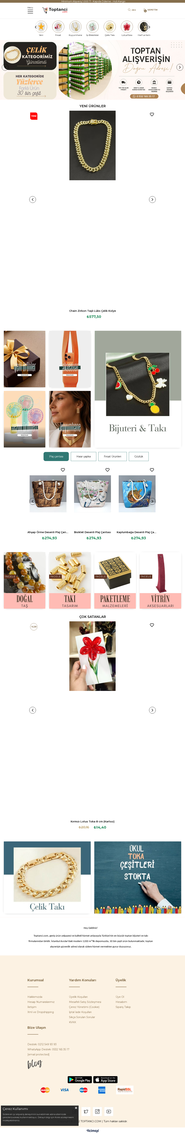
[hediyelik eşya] (24, 419)
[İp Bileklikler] (92, 27)
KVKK (72, 1022)
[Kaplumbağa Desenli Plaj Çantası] (137, 497)
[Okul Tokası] (137, 877)
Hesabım (121, 1002)
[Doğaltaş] (24, 580)
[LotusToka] (127, 27)
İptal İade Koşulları (80, 1012)
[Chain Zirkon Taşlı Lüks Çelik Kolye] (92, 208)
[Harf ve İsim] (144, 27)
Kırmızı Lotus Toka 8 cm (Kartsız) (93, 821)
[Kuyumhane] (75, 27)
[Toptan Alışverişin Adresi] (92, 70)
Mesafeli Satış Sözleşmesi (85, 1002)
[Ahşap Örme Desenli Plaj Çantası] (47, 497)
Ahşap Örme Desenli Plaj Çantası (47, 532)
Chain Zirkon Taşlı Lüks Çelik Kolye (92, 310)
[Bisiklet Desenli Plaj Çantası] (92, 497)
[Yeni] (41, 27)
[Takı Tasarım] (70, 580)
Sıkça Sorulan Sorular (82, 1017)
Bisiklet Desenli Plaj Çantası (92, 532)
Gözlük (138, 456)
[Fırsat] (58, 27)
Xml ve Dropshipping (40, 1012)
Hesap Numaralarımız (41, 1002)
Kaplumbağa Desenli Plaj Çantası (137, 532)
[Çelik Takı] (109, 27)
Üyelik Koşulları (78, 996)
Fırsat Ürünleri (112, 456)
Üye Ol (120, 996)
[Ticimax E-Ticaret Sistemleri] (92, 1131)
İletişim (31, 1007)
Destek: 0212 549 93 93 (42, 1044)
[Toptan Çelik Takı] (47, 877)
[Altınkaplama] (70, 419)
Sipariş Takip (123, 1007)
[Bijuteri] (137, 389)
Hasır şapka (83, 456)
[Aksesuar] (70, 359)
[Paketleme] (115, 580)
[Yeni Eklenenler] (24, 359)
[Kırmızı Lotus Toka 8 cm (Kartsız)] (92, 719)
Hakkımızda (34, 996)
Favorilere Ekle (152, 114)
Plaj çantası (56, 456)
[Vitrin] (160, 580)
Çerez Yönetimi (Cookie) (84, 1007)
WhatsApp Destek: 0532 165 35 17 (48, 1049)
